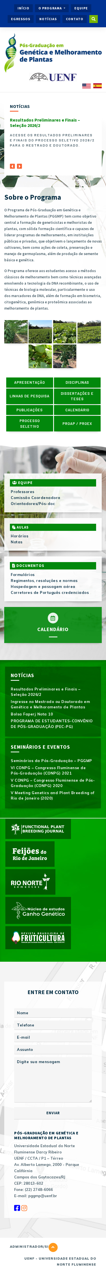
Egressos (20, 19)
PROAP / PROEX (77, 423)
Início (23, 8)
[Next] (19, 164)
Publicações (29, 410)
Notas (17, 542)
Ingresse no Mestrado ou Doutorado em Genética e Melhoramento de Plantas (50, 704)
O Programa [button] (50, 8)
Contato (74, 19)
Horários (19, 536)
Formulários (23, 574)
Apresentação (29, 382)
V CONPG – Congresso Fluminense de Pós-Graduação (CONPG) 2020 (53, 783)
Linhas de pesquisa (29, 396)
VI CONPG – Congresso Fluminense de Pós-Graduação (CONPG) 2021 (48, 770)
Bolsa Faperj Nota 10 (32, 714)
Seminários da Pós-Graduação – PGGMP (51, 760)
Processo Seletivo (30, 423)
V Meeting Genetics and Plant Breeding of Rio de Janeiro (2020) (52, 795)
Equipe (81, 8)
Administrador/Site (32, 1247)
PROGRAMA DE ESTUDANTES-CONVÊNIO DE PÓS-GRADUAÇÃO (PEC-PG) (52, 724)
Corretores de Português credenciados (50, 592)
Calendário (77, 410)
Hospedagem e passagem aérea (43, 586)
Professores (22, 491)
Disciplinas (77, 382)
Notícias (48, 19)
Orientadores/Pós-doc (33, 503)
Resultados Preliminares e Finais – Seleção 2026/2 (45, 122)
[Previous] (12, 164)
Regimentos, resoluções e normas (44, 580)
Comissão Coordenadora (35, 497)
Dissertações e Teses (77, 396)
